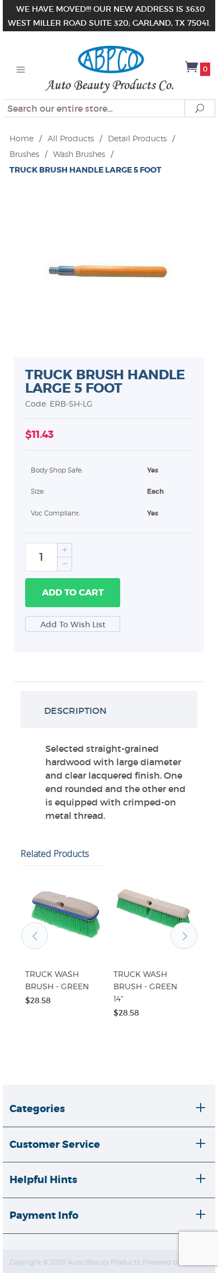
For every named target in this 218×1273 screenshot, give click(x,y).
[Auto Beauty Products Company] (109, 68)
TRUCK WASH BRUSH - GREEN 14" (145, 987)
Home (22, 138)
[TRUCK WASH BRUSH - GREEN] (65, 951)
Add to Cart (73, 592)
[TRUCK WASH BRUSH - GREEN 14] (153, 951)
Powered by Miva (170, 1263)
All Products (71, 138)
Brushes (24, 154)
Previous (34, 935)
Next (183, 935)
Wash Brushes (79, 154)
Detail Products (137, 138)
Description (75, 710)
